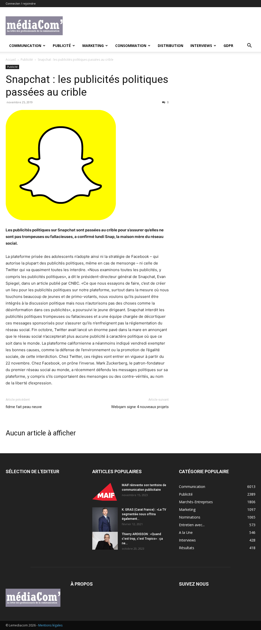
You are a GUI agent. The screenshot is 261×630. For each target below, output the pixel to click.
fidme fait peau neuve (24, 407)
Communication (25, 45)
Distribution (170, 45)
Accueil (11, 59)
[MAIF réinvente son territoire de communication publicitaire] (105, 492)
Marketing (93, 45)
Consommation (130, 45)
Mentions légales (50, 625)
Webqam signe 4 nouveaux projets (140, 407)
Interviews (201, 45)
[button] (249, 46)
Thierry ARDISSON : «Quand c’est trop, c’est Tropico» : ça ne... (142, 538)
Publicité (62, 45)
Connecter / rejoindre (21, 3)
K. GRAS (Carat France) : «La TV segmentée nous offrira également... (144, 514)
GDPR (228, 45)
